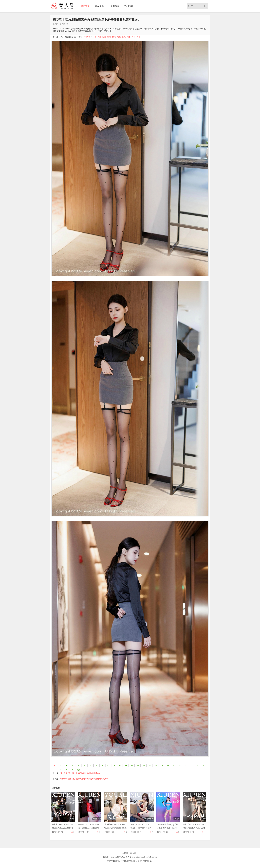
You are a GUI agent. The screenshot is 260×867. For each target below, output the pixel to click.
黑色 (133, 37)
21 (174, 766)
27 (54, 770)
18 (156, 766)
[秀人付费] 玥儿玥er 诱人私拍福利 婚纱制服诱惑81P (80, 773)
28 (60, 770)
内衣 (129, 37)
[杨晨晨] (63, 810)
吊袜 (119, 37)
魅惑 (124, 37)
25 (197, 766)
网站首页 (85, 6)
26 (203, 766)
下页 (78, 770)
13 (126, 766)
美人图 (55, 24)
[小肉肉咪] (168, 810)
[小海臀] (116, 810)
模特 (109, 37)
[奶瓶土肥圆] (142, 810)
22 (180, 766)
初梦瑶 (87, 37)
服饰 (94, 37)
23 (185, 766)
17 (150, 766)
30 (72, 770)
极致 (104, 37)
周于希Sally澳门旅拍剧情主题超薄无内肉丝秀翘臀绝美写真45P (84, 779)
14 (132, 766)
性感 (114, 37)
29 (66, 770)
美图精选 (114, 6)
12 (120, 766)
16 (144, 766)
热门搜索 (128, 6)
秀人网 (62, 24)
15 (138, 766)
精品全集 (99, 6)
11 (114, 766)
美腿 (99, 37)
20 (168, 766)
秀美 (138, 37)
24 (191, 766)
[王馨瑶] (194, 810)
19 (162, 766)
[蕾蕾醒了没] (89, 810)
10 (108, 766)
